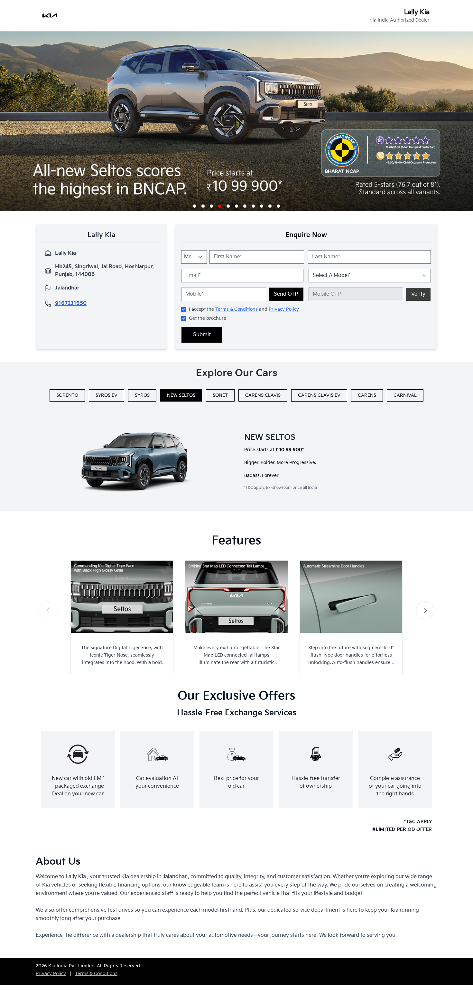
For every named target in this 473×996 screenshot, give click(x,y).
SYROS (142, 395)
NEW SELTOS (181, 395)
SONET (220, 395)
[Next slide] (425, 610)
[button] (194, 206)
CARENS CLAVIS (263, 395)
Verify (418, 294)
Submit (202, 335)
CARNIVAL (405, 395)
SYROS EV (106, 395)
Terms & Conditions (236, 309)
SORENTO (67, 395)
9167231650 (71, 303)
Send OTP (286, 294)
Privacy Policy (284, 309)
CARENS (367, 395)
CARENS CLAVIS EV (319, 395)
